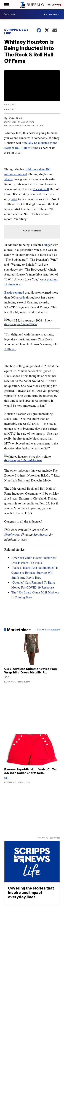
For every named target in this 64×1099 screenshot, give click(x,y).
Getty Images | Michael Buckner (23, 460)
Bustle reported (14, 292)
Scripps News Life (16, 31)
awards (20, 297)
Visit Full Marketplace (48, 630)
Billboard (10, 349)
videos (8, 179)
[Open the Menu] (6, 4)
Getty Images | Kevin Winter (20, 324)
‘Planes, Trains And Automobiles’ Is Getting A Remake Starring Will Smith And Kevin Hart (34, 572)
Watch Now (53, 5)
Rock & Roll (41, 189)
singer (48, 244)
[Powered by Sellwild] (54, 837)
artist (14, 199)
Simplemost (11, 534)
